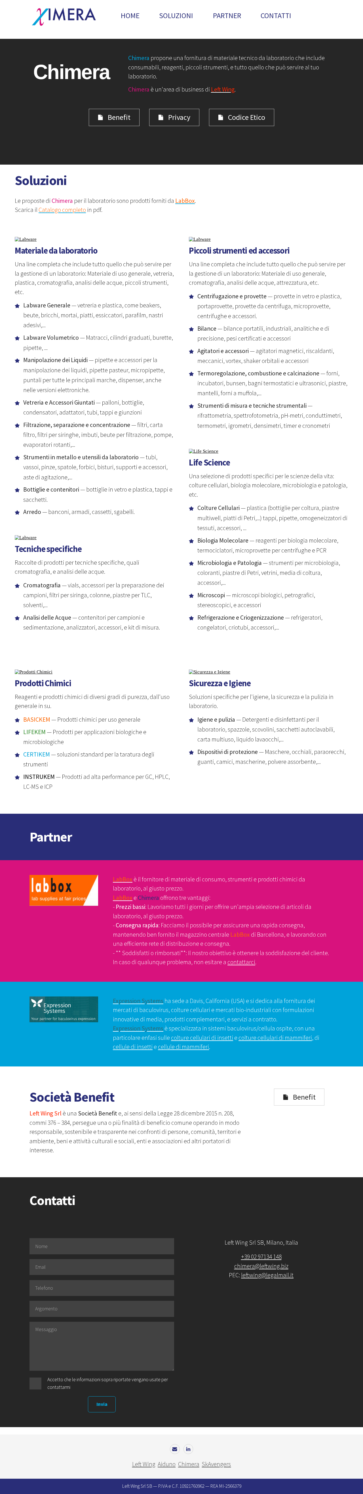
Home (130, 15)
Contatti (276, 15)
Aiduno (167, 1464)
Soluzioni (176, 15)
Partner (227, 15)
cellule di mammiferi (183, 1047)
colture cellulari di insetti (202, 1038)
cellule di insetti (133, 1047)
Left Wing (143, 1464)
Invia (101, 1404)
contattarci (241, 962)
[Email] (175, 1449)
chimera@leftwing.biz (261, 1266)
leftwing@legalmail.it (267, 1275)
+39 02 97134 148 (261, 1257)
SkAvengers (216, 1464)
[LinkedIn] (188, 1449)
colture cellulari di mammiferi (275, 1038)
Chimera (188, 1464)
